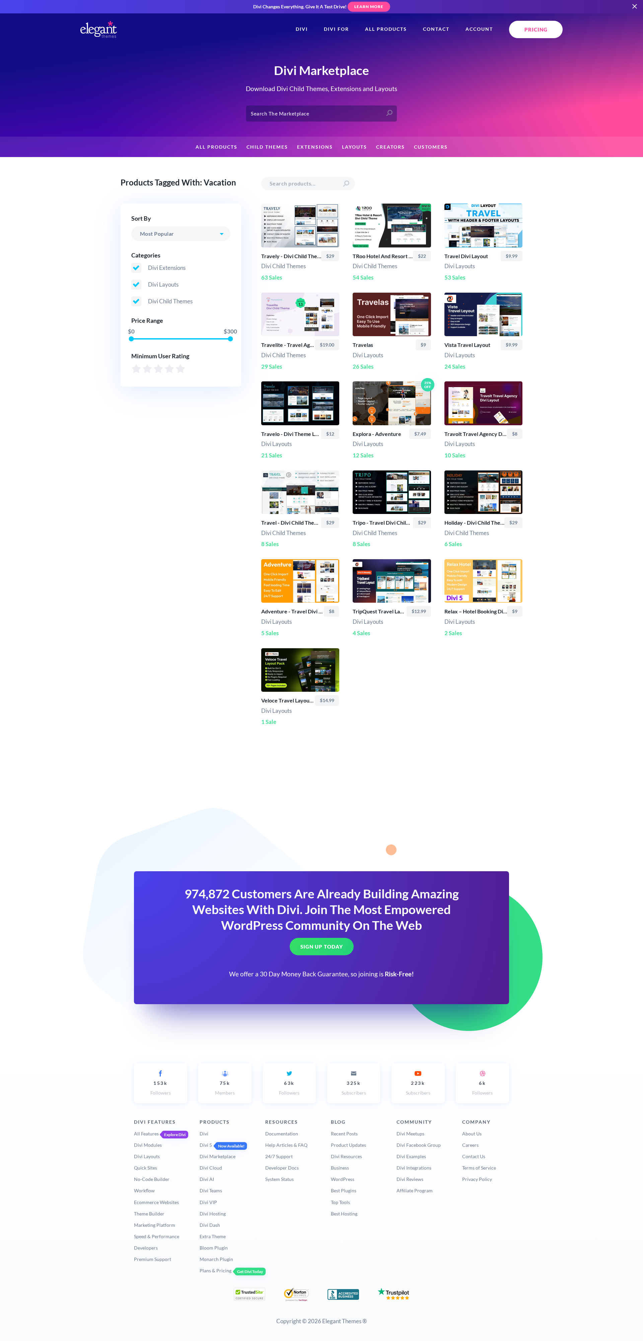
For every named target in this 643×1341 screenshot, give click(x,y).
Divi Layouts (147, 1156)
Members (225, 1088)
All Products (386, 29)
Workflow (144, 1190)
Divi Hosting (213, 1213)
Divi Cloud (211, 1168)
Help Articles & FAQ (286, 1145)
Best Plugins (343, 1190)
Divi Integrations (414, 1168)
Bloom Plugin (214, 1248)
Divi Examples (411, 1156)
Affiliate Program (415, 1190)
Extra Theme (213, 1236)
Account (479, 29)
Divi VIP (208, 1202)
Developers (146, 1248)
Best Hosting (344, 1213)
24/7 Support (279, 1156)
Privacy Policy (477, 1179)
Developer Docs (282, 1168)
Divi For (336, 29)
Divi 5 (206, 1145)
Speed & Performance (156, 1236)
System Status (279, 1179)
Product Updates (348, 1145)
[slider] (131, 338)
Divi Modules (148, 1145)
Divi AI (207, 1179)
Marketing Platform (154, 1225)
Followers (160, 1088)
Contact (436, 29)
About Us (472, 1133)
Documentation (281, 1133)
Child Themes (267, 147)
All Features (146, 1133)
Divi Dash (210, 1225)
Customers (431, 147)
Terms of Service (479, 1168)
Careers (470, 1145)
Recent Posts (344, 1133)
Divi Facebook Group (419, 1145)
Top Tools (340, 1202)
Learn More (368, 6)
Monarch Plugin (216, 1259)
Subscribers (354, 1088)
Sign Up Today (321, 947)
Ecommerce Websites (156, 1202)
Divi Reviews (410, 1179)
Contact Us (473, 1156)
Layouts (354, 147)
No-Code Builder (151, 1179)
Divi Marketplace (217, 1156)
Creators (390, 147)
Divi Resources (346, 1156)
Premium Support (152, 1259)
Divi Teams (211, 1190)
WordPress (342, 1179)
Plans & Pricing (215, 1270)
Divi (302, 29)
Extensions (315, 147)
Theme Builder (149, 1213)
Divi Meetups (410, 1133)
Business (340, 1168)
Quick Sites (145, 1168)
